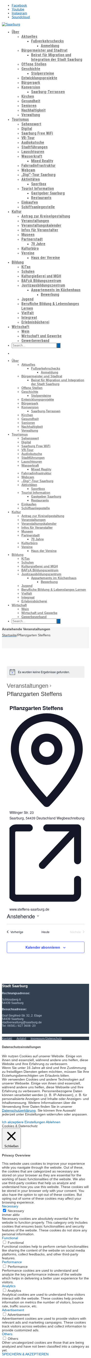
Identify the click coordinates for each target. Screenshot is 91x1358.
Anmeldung (50, 45)
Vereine (27, 253)
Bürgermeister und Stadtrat (44, 50)
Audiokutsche (32, 142)
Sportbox (38, 184)
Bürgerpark (30, 82)
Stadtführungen (34, 147)
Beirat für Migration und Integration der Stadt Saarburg (56, 57)
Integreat (29, 317)
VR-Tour (28, 138)
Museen (27, 234)
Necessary (16, 1211)
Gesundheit (30, 101)
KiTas (26, 267)
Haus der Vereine (45, 257)
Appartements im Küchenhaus (56, 290)
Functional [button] (10, 1238)
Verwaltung (30, 115)
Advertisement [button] (13, 1310)
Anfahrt (21, 1038)
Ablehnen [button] (53, 1122)
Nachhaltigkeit (33, 110)
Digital (26, 128)
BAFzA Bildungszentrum (41, 280)
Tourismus (20, 119)
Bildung (18, 262)
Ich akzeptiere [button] (13, 1122)
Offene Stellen (33, 64)
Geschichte (30, 68)
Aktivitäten (30, 179)
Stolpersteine (42, 73)
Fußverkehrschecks (47, 41)
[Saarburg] (11, 24)
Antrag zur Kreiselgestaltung (45, 216)
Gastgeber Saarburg (48, 193)
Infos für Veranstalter (39, 230)
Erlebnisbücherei (35, 322)
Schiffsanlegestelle (38, 207)
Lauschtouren (32, 151)
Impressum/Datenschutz (46, 1038)
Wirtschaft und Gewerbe (41, 336)
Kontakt (7, 1038)
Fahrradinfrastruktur (38, 165)
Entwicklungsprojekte (39, 78)
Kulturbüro (30, 248)
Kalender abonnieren (42, 947)
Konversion (30, 87)
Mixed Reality (42, 161)
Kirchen (27, 96)
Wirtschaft (20, 326)
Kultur (17, 211)
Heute (45, 932)
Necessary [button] (10, 1206)
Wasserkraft (31, 156)
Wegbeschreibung (70, 818)
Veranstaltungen (35, 220)
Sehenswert (31, 124)
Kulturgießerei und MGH (41, 276)
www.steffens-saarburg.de (29, 909)
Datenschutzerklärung (19, 1110)
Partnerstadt (32, 239)
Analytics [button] (9, 1286)
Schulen (27, 271)
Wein (25, 331)
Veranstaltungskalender (41, 225)
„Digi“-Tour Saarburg (38, 174)
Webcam (28, 170)
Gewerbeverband (35, 340)
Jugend (27, 299)
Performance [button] (12, 1262)
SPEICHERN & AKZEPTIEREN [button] (25, 1354)
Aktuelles (29, 36)
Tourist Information (37, 188)
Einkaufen (29, 202)
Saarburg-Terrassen (48, 91)
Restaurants (41, 197)
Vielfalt (27, 313)
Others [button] (7, 1334)
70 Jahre (38, 244)
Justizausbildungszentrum (43, 285)
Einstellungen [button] (35, 1122)
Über (15, 32)
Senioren (28, 105)
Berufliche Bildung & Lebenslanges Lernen (53, 589)
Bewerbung (50, 294)
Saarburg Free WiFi (37, 133)
